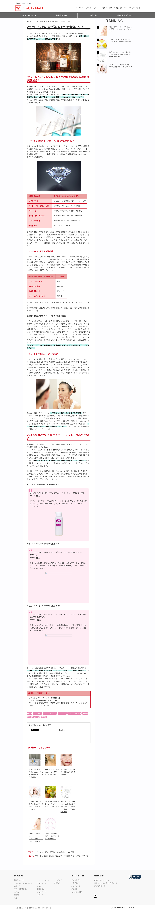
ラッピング (58, 880)
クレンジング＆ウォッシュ (23, 883)
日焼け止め (41, 889)
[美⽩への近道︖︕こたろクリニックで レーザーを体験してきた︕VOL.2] (34, 755)
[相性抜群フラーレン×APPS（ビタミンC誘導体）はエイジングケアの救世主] (34, 819)
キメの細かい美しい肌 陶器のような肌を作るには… (68, 772)
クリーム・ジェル (43, 880)
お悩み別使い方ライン (125, 15)
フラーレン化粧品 (74, 713)
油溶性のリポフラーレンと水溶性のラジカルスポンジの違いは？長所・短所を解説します (68, 807)
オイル (39, 886)
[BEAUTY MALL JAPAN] (30, 6)
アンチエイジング (49, 713)
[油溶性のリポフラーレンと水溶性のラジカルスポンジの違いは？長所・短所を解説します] (66, 787)
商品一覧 (93, 15)
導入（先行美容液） (21, 889)
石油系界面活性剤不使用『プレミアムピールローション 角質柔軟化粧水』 (58, 493)
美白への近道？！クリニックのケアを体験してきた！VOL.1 (52, 772)
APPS (29, 713)
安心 (33, 717)
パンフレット (75, 886)
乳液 (15, 898)
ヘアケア (40, 895)
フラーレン (37, 713)
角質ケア (17, 886)
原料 (28, 717)
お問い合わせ (46, 908)
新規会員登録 (75, 880)
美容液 (16, 895)
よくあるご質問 (76, 892)
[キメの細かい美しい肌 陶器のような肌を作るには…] (66, 755)
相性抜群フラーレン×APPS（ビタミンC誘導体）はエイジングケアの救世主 (120, 29)
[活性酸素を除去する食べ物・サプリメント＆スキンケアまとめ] (50, 787)
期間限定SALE (61, 15)
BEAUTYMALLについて (30, 15)
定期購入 (57, 883)
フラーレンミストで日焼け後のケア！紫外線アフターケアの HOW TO (61, 856)
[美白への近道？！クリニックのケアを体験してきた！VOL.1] (50, 755)
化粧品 (85, 713)
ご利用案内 (75, 883)
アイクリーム (41, 883)
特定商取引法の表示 (34, 908)
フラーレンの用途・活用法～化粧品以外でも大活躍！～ (52, 836)
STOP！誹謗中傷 (99, 886)
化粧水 (16, 892)
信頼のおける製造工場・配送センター (106, 883)
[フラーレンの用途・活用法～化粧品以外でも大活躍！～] (50, 819)
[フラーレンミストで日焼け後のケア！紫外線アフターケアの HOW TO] (34, 787)
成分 (38, 717)
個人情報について (21, 908)
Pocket (61, 730)
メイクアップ (41, 892)
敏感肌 (43, 717)
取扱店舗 (74, 889)
